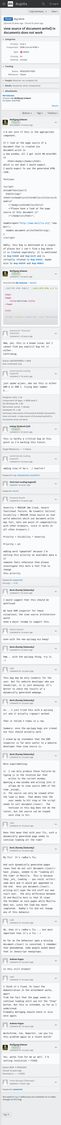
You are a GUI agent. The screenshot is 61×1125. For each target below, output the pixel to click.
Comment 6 (15, 501)
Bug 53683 (13, 256)
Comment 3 (15, 376)
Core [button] (23, 44)
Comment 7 (15, 593)
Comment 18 (15, 1026)
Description (15, 125)
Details (55, 106)
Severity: (14, 60)
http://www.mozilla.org (34, 223)
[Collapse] (55, 122)
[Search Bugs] (43, 3)
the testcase (8, 95)
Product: (14, 44)
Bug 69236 (19, 19)
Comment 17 (15, 980)
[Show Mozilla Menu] (10, 3)
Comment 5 (15, 462)
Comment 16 (15, 962)
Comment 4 (15, 432)
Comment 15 (15, 923)
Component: (12, 47)
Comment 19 (15, 1050)
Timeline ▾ (52, 113)
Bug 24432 (36, 259)
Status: (15, 71)
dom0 (15, 491)
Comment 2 (15, 336)
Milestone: (13, 74)
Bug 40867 (38, 263)
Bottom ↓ (27, 113)
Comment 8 (15, 632)
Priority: (14, 56)
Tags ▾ (40, 113)
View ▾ (55, 11)
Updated (13, 485)
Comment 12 (15, 757)
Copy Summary (36, 11)
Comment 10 (15, 671)
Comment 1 (15, 277)
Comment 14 (15, 851)
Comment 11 (15, 703)
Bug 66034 (19, 263)
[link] (30, 305)
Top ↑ (6, 1114)
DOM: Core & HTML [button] (29, 47)
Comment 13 (15, 826)
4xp (14, 475)
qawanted (17, 580)
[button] (53, 3)
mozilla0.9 (35, 475)
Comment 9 (15, 650)
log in (17, 1097)
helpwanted (23, 475)
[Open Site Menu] (4, 3)
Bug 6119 (30, 256)
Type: (16, 52)
